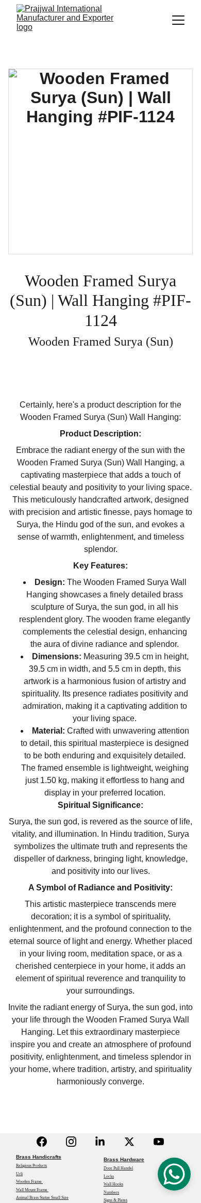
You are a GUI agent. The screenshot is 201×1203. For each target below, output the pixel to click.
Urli (19, 1174)
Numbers (111, 1192)
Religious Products (31, 1165)
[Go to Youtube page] (159, 1141)
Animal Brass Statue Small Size (42, 1197)
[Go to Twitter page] (129, 1141)
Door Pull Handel (118, 1168)
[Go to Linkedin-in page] (100, 1141)
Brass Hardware (124, 1159)
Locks (109, 1176)
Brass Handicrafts (38, 1157)
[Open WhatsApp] (174, 1174)
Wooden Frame (29, 1181)
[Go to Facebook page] (42, 1141)
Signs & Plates (115, 1200)
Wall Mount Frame (32, 1190)
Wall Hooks (113, 1184)
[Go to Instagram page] (71, 1141)
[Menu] (178, 20)
